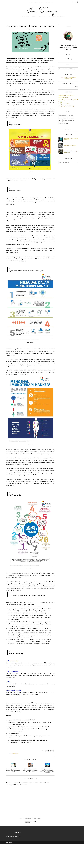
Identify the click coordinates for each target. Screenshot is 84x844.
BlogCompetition (14, 753)
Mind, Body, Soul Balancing (66, 106)
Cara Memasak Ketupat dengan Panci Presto (71, 151)
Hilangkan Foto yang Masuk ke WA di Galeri (71, 139)
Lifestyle (60, 117)
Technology (71, 117)
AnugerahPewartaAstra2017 (64, 123)
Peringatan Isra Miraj (64, 104)
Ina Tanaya (42, 11)
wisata (65, 117)
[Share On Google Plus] (53, 751)
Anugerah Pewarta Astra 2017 (69, 120)
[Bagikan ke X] (48, 751)
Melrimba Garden (63, 97)
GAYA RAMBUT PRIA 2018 (70, 145)
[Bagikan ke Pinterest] (51, 751)
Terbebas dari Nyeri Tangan (66, 95)
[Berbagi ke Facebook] (46, 751)
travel (60, 120)
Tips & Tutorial (70, 115)
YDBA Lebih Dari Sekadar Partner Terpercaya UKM (68, 78)
